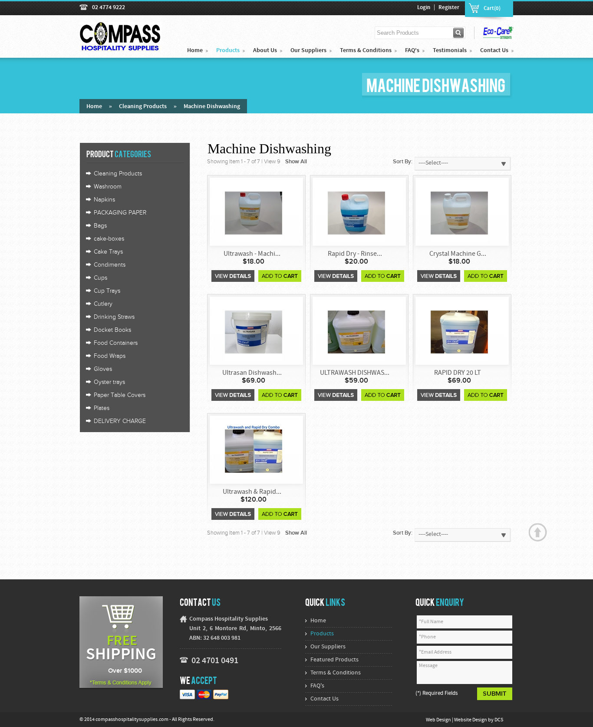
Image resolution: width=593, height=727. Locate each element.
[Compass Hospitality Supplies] (120, 47)
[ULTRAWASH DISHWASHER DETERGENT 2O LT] (356, 331)
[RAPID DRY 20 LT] (459, 331)
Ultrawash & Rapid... (252, 492)
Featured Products (334, 660)
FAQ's (412, 50)
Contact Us (494, 50)
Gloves (103, 369)
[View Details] (232, 276)
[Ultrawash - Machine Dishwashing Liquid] (253, 212)
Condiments (109, 264)
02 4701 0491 (214, 661)
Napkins (104, 199)
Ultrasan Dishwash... (252, 373)
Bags (100, 225)
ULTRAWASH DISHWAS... (354, 373)
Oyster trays (109, 382)
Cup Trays (107, 290)
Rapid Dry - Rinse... (355, 254)
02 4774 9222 (108, 7)
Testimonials (450, 50)
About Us (265, 50)
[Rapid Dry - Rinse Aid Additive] (356, 212)
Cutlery (103, 304)
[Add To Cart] (279, 276)
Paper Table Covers (119, 395)
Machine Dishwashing (212, 106)
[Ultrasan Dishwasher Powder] (253, 331)
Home (195, 50)
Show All (296, 161)
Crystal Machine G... (457, 254)
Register (448, 8)
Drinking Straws (114, 317)
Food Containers (116, 343)
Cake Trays (108, 251)
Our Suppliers (308, 50)
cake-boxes (109, 238)
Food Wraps (109, 356)
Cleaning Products (143, 106)
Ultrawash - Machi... (252, 254)
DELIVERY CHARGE (120, 421)
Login (423, 8)
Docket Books (112, 330)
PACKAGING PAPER (120, 212)
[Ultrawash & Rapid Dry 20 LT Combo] (253, 450)
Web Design (439, 720)
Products (228, 50)
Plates (101, 408)
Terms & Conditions (366, 50)
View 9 (272, 161)
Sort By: (402, 161)
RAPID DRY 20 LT (457, 373)
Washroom (108, 186)
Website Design (471, 720)
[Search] (458, 32)
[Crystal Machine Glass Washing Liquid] (459, 212)
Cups (100, 277)
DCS (498, 720)
